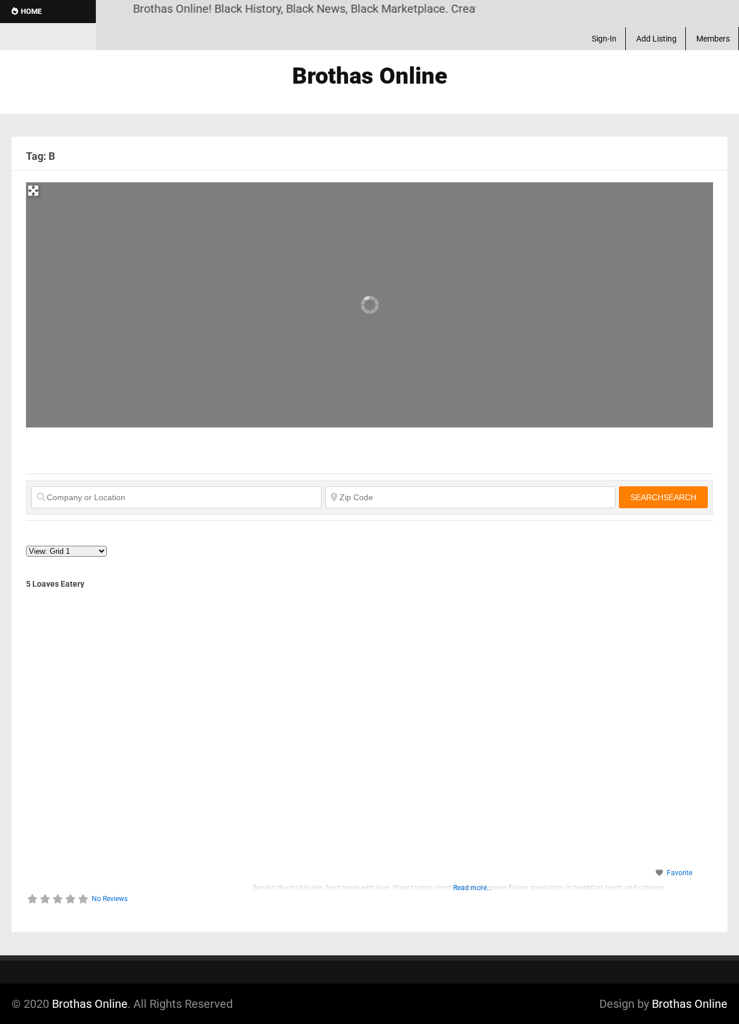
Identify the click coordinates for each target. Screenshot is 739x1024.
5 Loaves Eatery (55, 583)
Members (713, 38)
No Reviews (110, 899)
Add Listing (656, 38)
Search (663, 497)
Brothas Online (90, 1004)
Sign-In (604, 38)
